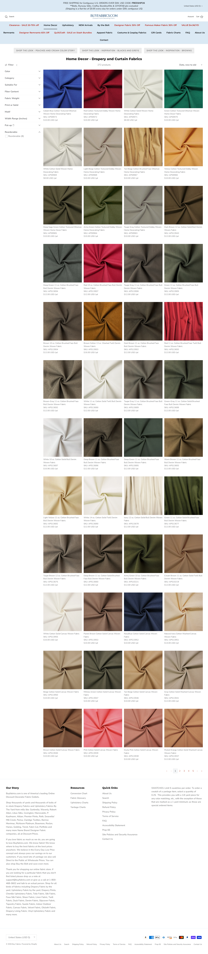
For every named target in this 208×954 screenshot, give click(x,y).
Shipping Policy (109, 802)
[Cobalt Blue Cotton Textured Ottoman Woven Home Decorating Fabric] (62, 89)
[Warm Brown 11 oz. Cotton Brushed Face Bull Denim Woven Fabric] (183, 437)
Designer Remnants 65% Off (34, 32)
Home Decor (50, 25)
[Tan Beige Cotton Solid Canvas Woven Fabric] (143, 670)
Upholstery (68, 25)
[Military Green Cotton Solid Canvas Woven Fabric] (103, 670)
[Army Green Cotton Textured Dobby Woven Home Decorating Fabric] (103, 205)
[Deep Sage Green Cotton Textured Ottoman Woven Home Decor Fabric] (62, 205)
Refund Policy (109, 807)
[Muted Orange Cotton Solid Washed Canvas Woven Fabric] (183, 728)
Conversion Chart (79, 793)
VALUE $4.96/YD (190, 25)
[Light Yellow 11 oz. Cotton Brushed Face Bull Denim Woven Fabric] (62, 495)
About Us (200, 32)
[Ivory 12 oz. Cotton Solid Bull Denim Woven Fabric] (143, 495)
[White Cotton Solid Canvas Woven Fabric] (62, 612)
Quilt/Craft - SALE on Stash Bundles (73, 32)
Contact (104, 40)
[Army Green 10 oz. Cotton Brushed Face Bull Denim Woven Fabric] (143, 553)
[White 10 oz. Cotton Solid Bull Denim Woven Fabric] (62, 437)
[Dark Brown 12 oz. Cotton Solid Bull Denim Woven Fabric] (183, 205)
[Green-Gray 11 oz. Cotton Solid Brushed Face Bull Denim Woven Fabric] (183, 379)
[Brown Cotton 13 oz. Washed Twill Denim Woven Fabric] (103, 321)
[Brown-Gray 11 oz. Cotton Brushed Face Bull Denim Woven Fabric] (62, 379)
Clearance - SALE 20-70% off (24, 25)
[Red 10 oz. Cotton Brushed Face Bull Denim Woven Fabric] (103, 263)
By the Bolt (103, 25)
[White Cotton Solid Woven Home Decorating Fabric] (143, 89)
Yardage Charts (78, 807)
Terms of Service (110, 816)
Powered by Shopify (29, 944)
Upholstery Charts (79, 802)
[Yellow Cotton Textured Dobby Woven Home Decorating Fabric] (183, 147)
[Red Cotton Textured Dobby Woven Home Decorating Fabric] (103, 89)
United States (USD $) (192, 6)
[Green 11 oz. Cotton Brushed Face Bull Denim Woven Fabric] (183, 263)
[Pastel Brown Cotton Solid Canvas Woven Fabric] (103, 612)
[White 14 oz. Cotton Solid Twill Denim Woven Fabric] (103, 495)
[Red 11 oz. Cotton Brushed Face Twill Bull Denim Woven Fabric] (183, 321)
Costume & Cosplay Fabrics (131, 32)
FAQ (187, 32)
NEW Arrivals (86, 25)
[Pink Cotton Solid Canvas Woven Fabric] (103, 728)
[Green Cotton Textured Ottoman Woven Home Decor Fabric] (183, 89)
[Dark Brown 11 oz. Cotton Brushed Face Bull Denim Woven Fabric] (143, 321)
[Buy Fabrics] (104, 16)
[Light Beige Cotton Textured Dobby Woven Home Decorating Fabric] (103, 147)
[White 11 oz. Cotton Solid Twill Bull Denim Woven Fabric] (103, 379)
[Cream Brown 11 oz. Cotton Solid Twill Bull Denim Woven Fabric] (183, 553)
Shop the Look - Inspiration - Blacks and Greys (110, 50)
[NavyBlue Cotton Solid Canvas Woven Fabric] (143, 612)
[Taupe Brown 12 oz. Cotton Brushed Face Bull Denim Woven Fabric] (62, 553)
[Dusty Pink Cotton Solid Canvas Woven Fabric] (143, 728)
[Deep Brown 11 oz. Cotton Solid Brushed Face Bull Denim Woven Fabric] (103, 553)
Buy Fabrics (16, 944)
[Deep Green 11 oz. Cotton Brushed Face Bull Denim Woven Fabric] (62, 263)
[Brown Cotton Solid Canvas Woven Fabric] (62, 728)
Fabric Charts (173, 32)
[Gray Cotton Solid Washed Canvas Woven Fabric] (183, 670)
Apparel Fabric (104, 32)
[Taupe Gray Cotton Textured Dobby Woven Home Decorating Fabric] (143, 205)
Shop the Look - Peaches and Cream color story (45, 50)
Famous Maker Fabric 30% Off (161, 25)
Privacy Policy (108, 811)
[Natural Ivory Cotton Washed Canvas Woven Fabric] (183, 612)
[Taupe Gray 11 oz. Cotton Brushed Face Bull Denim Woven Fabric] (143, 263)
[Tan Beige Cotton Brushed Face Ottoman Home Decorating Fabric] (143, 147)
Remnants (8, 32)
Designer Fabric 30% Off (127, 25)
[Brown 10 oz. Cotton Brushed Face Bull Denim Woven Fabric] (62, 321)
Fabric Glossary (78, 798)
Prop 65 (106, 829)
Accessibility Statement (113, 825)
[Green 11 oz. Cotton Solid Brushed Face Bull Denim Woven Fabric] (183, 495)
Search (105, 798)
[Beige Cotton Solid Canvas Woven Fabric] (62, 670)
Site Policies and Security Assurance (119, 834)
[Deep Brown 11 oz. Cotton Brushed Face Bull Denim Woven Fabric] (103, 437)
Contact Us (107, 839)
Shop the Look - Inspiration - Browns (169, 50)
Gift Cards (156, 32)
